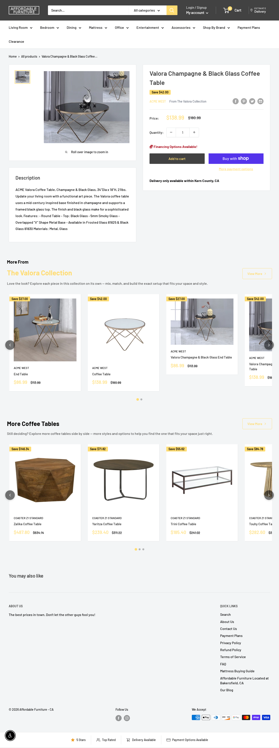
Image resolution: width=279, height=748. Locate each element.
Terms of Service (233, 657)
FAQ (223, 664)
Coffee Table (101, 374)
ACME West (158, 101)
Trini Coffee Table (183, 524)
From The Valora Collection (187, 101)
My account (195, 12)
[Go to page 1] (137, 399)
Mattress (95, 27)
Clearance (16, 41)
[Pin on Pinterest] (244, 101)
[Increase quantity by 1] (194, 132)
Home (13, 56)
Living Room (18, 27)
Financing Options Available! (175, 146)
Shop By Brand (214, 27)
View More (254, 274)
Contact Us (228, 628)
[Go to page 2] (141, 399)
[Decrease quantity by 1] (171, 132)
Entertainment (147, 27)
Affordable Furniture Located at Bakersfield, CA (244, 680)
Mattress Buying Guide (237, 671)
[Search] (172, 10)
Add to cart (176, 158)
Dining (72, 27)
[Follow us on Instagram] (127, 718)
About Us (227, 621)
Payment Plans (249, 27)
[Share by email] (260, 101)
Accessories (181, 27)
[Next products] (269, 345)
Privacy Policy (230, 643)
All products (29, 56)
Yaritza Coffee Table (106, 524)
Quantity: (157, 132)
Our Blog (226, 690)
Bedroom (47, 27)
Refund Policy (230, 650)
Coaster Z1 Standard (28, 518)
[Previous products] (10, 345)
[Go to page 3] (143, 549)
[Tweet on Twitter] (252, 101)
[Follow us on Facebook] (119, 718)
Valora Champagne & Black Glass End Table (201, 357)
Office (119, 27)
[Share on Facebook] (236, 101)
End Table (21, 374)
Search (225, 614)
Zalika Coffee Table (27, 524)
